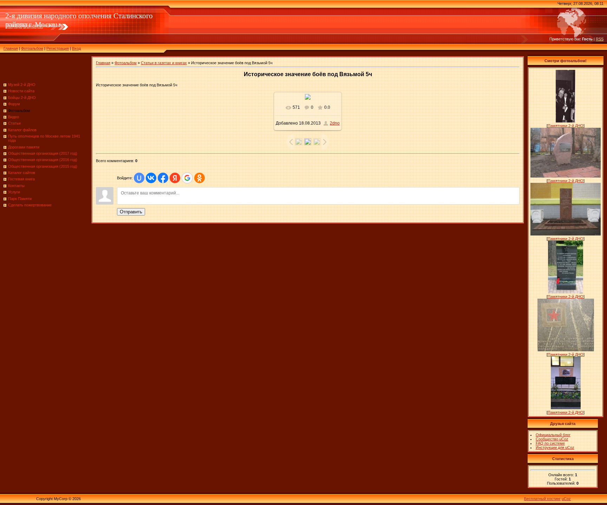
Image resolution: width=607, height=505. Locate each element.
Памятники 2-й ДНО (565, 126)
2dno (335, 123)
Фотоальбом (32, 48)
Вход (76, 48)
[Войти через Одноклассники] (199, 178)
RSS (599, 39)
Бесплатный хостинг (542, 499)
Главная (11, 48)
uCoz (566, 499)
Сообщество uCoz (552, 439)
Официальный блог (553, 435)
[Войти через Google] (187, 178)
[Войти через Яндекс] (175, 178)
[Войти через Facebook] (163, 178)
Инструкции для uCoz (555, 447)
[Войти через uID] (139, 178)
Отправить (131, 211)
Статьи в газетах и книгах (164, 63)
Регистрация (57, 48)
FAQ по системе (550, 443)
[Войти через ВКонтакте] (151, 178)
